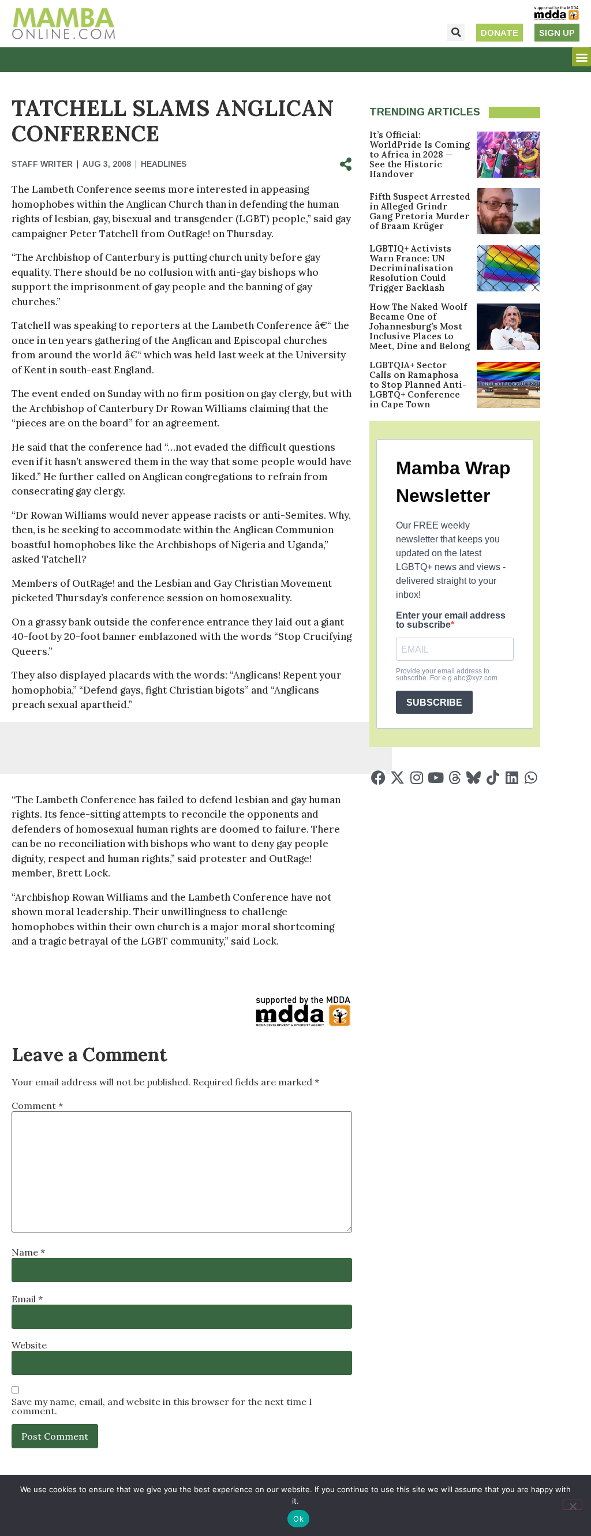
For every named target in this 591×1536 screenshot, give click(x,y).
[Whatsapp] (530, 777)
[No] (572, 1505)
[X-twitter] (397, 777)
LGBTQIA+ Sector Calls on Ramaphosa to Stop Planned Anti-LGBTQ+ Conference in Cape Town (417, 384)
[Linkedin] (511, 777)
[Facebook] (378, 777)
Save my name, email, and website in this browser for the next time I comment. (162, 1406)
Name (28, 1252)
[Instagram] (416, 777)
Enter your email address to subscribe (451, 620)
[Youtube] (435, 777)
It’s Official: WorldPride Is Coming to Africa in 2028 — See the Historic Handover (419, 154)
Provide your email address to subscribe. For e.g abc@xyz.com (447, 674)
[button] (456, 32)
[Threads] (454, 777)
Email (27, 1298)
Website (29, 1345)
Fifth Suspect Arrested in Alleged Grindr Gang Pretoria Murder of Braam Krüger (419, 211)
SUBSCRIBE (434, 702)
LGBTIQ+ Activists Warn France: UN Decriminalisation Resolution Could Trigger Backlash (411, 268)
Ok (298, 1518)
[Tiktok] (492, 777)
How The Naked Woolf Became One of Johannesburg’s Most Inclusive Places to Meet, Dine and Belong (419, 326)
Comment (37, 1105)
